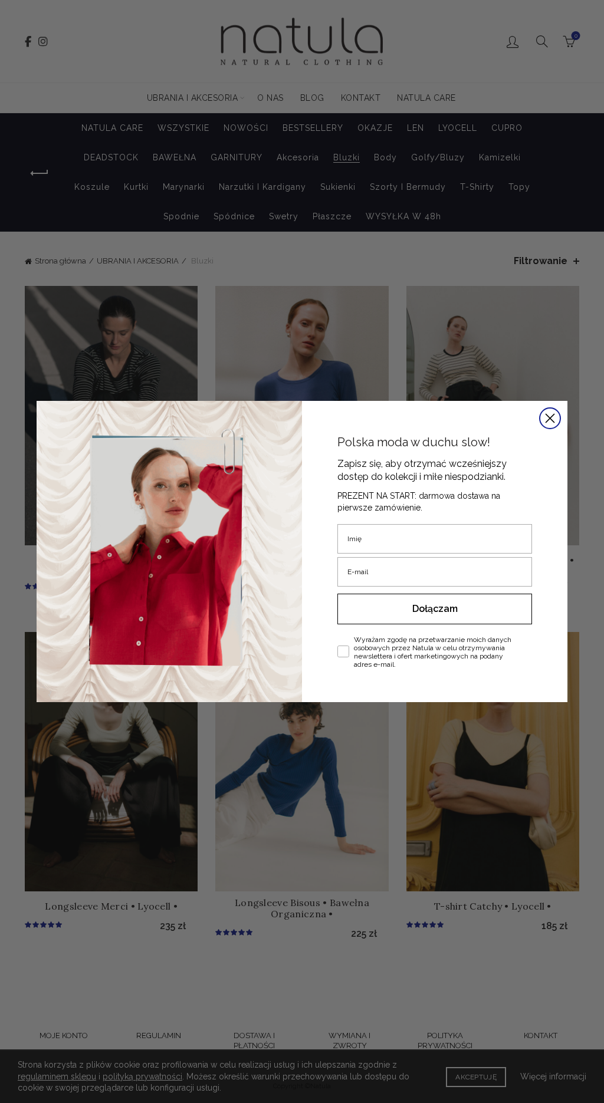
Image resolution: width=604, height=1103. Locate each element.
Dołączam (435, 608)
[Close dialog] (550, 418)
